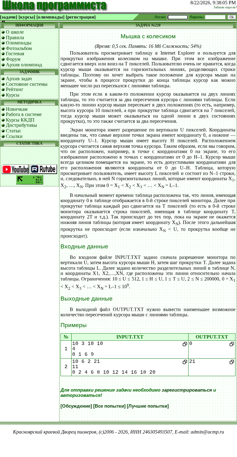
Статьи (13, 130)
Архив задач (19, 78)
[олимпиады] (50, 17)
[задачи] (8, 17)
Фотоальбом (19, 48)
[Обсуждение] (76, 406)
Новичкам (16, 109)
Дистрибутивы (21, 125)
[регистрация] (81, 17)
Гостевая (15, 53)
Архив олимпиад (24, 64)
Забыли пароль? (225, 7)
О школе (15, 32)
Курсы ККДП (20, 120)
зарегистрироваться (187, 390)
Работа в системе (24, 114)
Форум (13, 59)
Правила (15, 37)
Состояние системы (27, 84)
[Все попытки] (109, 406)
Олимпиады (18, 42)
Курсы (12, 95)
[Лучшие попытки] (148, 406)
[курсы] (27, 17)
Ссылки (14, 136)
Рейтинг (14, 89)
